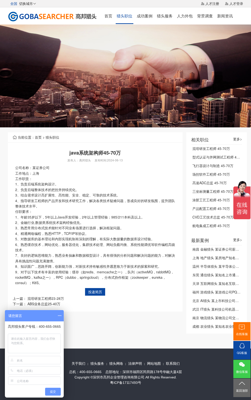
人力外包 (185, 16)
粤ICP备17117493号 (125, 383)
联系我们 (173, 363)
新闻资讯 (225, 16)
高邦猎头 (85, 160)
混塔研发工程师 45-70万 (211, 148)
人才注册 (212, 3)
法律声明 (135, 363)
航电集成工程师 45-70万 (211, 225)
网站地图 (154, 363)
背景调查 (205, 16)
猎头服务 (165, 16)
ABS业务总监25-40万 (43, 303)
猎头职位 (124, 16)
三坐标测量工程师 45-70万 (212, 191)
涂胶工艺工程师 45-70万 (211, 199)
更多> (237, 139)
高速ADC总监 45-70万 (209, 182)
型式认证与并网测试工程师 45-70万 (219, 157)
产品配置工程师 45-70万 (211, 208)
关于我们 (78, 363)
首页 (108, 16)
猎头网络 (116, 363)
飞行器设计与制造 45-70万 (212, 165)
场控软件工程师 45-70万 (211, 174)
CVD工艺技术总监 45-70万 (213, 217)
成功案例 (144, 16)
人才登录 (236, 3)
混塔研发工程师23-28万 (45, 298)
